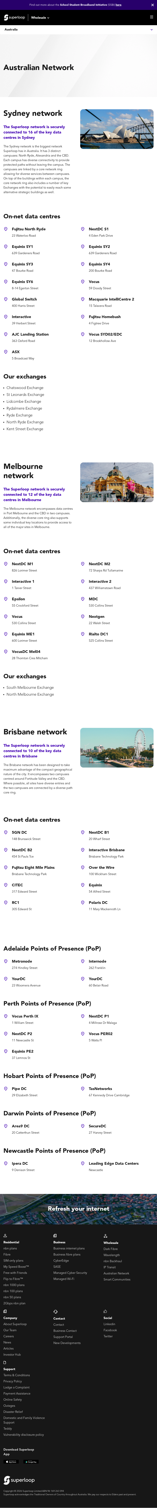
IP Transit (110, 1267)
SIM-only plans (13, 1260)
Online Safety (12, 1399)
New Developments (67, 1343)
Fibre (7, 1254)
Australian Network (116, 1273)
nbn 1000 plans (14, 1285)
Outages (9, 1406)
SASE (57, 1266)
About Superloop (15, 1324)
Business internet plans (69, 1248)
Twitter (108, 1336)
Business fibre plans (66, 1254)
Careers (8, 1336)
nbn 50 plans (12, 1297)
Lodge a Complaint (16, 1387)
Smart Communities (117, 1279)
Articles (8, 1348)
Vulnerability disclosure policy (23, 1434)
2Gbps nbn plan (14, 1303)
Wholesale (38, 17)
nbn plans (10, 1248)
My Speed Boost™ (16, 1266)
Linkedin (109, 1324)
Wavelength (112, 1255)
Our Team (10, 1330)
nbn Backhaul (113, 1261)
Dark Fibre (111, 1249)
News (7, 1342)
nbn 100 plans (13, 1291)
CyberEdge (61, 1260)
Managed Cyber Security (70, 1273)
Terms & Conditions (16, 1375)
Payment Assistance (16, 1393)
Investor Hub (12, 1354)
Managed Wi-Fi (63, 1279)
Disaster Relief (13, 1412)
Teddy (7, 1428)
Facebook (110, 1330)
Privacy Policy (12, 1381)
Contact (58, 1324)
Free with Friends (15, 1273)
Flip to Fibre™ (13, 1279)
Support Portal (63, 1337)
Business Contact (65, 1331)
